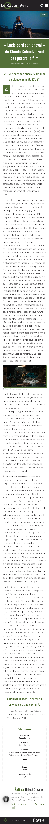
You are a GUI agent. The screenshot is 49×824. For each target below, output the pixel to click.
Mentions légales (19, 820)
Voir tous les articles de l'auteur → (28, 804)
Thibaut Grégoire (34, 789)
